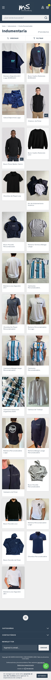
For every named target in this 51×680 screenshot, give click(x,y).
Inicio (3, 26)
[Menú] (4, 7)
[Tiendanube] (25, 669)
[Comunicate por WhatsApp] (46, 666)
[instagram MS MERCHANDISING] (25, 617)
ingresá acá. (41, 662)
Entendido (42, 676)
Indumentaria (12, 26)
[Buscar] (46, 17)
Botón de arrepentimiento (25, 665)
